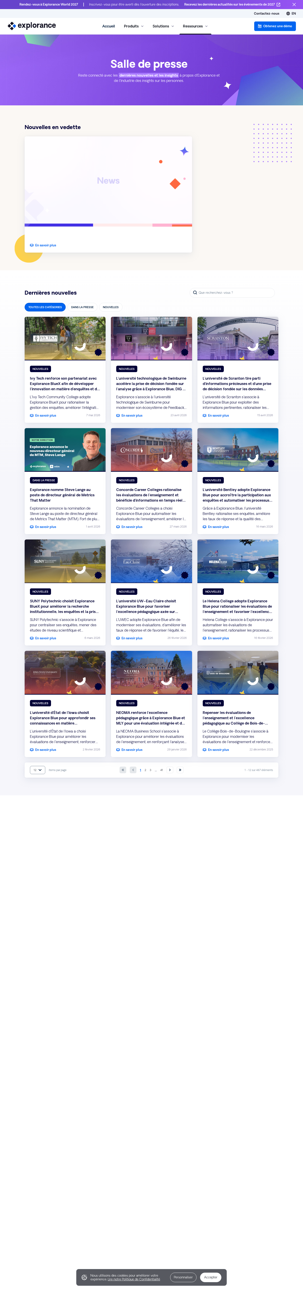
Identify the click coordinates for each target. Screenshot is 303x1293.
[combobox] (37, 770)
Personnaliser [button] (183, 1277)
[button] (275, 26)
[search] (232, 293)
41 (161, 770)
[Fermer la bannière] (294, 4)
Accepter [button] (210, 1277)
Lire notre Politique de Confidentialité (134, 1279)
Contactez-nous (266, 13)
